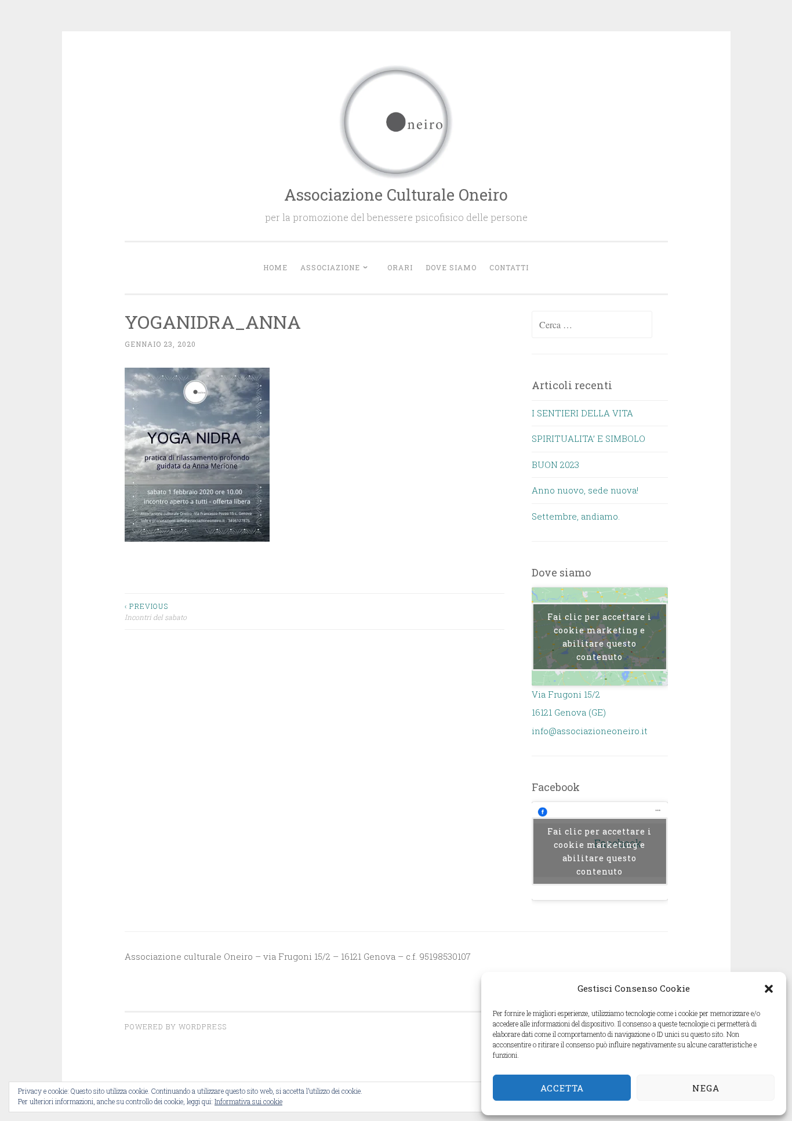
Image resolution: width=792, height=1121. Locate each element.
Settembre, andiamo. (576, 516)
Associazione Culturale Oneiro (396, 194)
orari (400, 267)
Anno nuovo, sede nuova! (585, 490)
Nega (706, 1088)
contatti (509, 267)
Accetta (562, 1088)
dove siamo (451, 267)
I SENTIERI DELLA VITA (582, 413)
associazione (330, 267)
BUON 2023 (555, 464)
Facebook (556, 787)
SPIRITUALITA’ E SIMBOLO (588, 438)
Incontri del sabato (156, 611)
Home (275, 267)
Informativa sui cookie (248, 1101)
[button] (769, 989)
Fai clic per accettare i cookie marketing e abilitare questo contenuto (599, 636)
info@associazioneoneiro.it (590, 731)
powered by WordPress (176, 1026)
